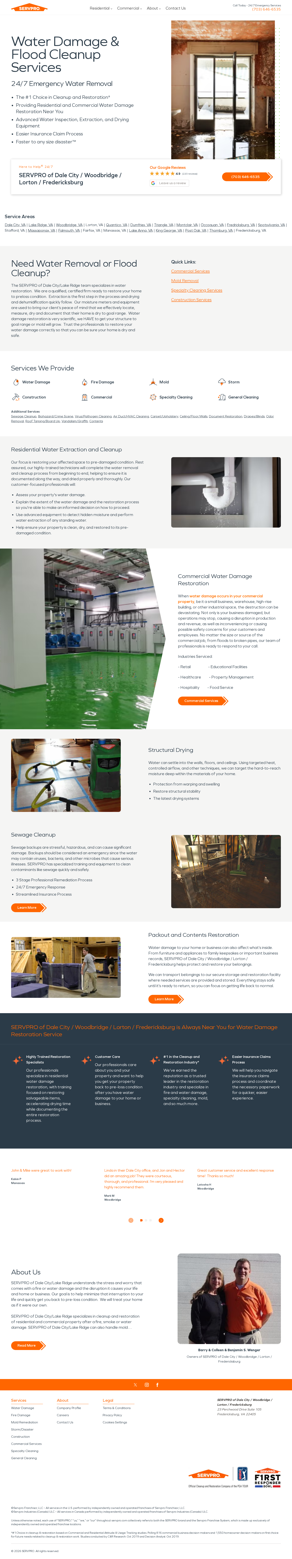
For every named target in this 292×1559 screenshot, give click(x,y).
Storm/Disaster (22, 1429)
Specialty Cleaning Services (196, 290)
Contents (96, 421)
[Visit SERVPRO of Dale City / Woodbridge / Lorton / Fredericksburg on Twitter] (135, 1384)
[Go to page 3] (150, 1220)
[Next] (161, 1220)
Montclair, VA (187, 225)
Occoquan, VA (212, 225)
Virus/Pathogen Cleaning (93, 416)
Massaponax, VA (41, 230)
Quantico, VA (116, 225)
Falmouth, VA (69, 230)
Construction (20, 1436)
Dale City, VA (15, 225)
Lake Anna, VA (141, 230)
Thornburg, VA (221, 230)
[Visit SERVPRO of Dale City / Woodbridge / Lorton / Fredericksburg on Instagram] (147, 1385)
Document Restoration (225, 416)
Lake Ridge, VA (41, 225)
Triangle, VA (163, 225)
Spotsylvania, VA (271, 225)
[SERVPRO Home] (29, 7)
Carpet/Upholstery (164, 416)
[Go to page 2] (146, 1220)
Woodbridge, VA (69, 225)
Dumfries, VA (140, 225)
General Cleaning (24, 1458)
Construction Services (191, 299)
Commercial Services (190, 271)
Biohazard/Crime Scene (55, 416)
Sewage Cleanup (24, 416)
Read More (26, 1345)
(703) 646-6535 (266, 9)
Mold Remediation (24, 1422)
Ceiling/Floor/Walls (193, 416)
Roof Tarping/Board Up (42, 421)
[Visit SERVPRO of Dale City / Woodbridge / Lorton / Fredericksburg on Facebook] (157, 1385)
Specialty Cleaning (24, 1451)
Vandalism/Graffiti (75, 421)
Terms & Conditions (117, 1408)
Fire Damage (20, 1415)
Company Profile (69, 1408)
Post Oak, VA (195, 230)
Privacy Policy (112, 1415)
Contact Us (176, 8)
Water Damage (22, 1408)
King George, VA (169, 230)
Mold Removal (185, 280)
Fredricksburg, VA (241, 225)
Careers (63, 1415)
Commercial (128, 8)
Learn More (26, 907)
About (152, 8)
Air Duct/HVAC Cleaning (131, 416)
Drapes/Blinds (254, 416)
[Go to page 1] (141, 1220)
